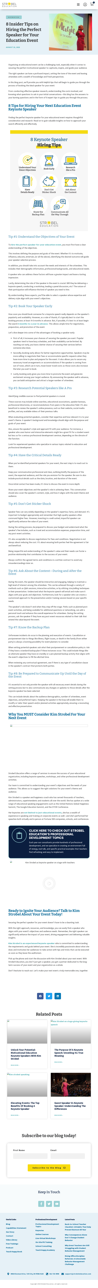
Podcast (9, 1247)
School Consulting (43, 1246)
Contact (9, 1236)
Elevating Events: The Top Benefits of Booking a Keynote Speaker (25, 1105)
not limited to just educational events (43, 812)
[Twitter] (49, 1204)
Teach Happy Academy (45, 1250)
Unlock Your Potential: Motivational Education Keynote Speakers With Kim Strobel (26, 1054)
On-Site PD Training (43, 1242)
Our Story (10, 1232)
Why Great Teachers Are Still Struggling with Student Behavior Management (77, 1248)
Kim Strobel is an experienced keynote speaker (31, 943)
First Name (19, 1150)
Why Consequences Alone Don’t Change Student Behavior (76, 1237)
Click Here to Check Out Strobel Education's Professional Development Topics (56, 834)
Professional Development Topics (47, 1225)
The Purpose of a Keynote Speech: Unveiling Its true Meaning (68, 1052)
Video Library (11, 1240)
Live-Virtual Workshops (45, 1238)
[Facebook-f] (41, 1204)
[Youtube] (57, 1204)
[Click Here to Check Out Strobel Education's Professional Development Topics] (19, 835)
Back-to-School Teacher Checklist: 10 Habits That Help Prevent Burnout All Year (78, 1227)
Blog (8, 1224)
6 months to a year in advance (33, 323)
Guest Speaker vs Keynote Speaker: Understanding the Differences (70, 1105)
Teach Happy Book (14, 1251)
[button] (78, 4)
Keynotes (39, 1230)
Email (54, 1150)
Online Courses (42, 1234)
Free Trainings (12, 1243)
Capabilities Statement (16, 1228)
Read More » (15, 1065)
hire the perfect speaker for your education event (36, 244)
